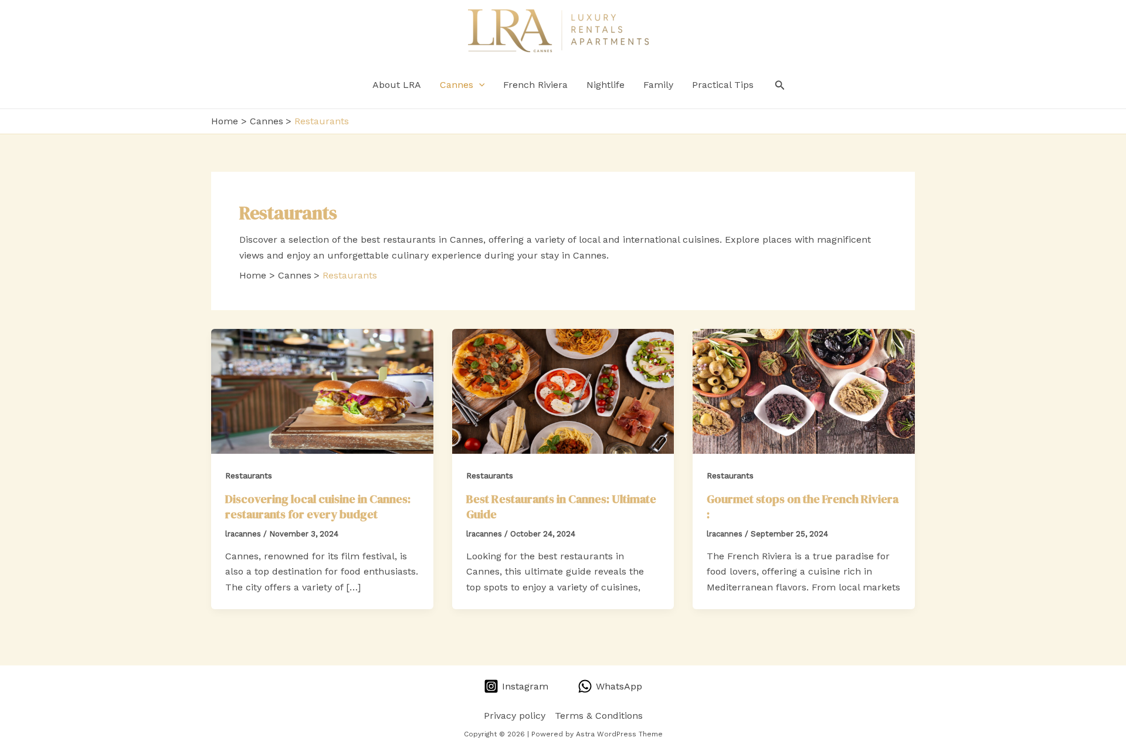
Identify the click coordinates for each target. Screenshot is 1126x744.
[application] (479, 85)
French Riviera (535, 84)
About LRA (396, 84)
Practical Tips (723, 84)
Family (658, 84)
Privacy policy (514, 715)
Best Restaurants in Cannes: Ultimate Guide (561, 506)
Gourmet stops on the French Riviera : (802, 506)
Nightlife (605, 84)
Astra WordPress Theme (619, 734)
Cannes (456, 84)
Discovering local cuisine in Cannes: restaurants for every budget (318, 506)
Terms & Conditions (599, 715)
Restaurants (248, 475)
